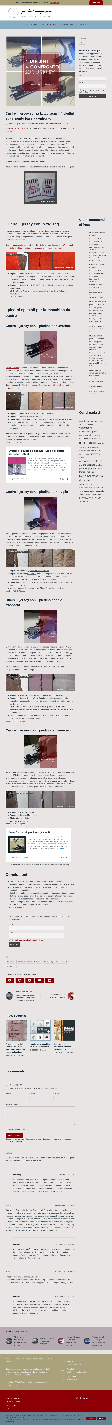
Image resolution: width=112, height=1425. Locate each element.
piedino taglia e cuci (51, 962)
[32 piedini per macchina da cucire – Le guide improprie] (9, 1341)
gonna (88, 447)
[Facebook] (10, 980)
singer (82, 494)
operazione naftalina (90, 461)
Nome (11, 924)
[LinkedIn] (49, 980)
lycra (100, 454)
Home (26, 25)
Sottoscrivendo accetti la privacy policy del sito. (28, 940)
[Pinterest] (20, 980)
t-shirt (94, 494)
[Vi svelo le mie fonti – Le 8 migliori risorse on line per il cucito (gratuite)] (87, 1341)
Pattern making (86, 472)
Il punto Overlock (12, 368)
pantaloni (83, 468)
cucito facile (87, 443)
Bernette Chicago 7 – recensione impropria (47, 1341)
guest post (82, 450)
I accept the (17, 1129)
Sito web (56, 1094)
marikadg (17, 1175)
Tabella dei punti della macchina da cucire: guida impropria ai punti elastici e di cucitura (97, 307)
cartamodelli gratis (88, 431)
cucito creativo (94, 439)
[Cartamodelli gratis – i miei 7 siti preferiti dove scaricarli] (61, 1341)
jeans (88, 454)
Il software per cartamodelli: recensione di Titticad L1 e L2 (64, 1046)
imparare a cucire (94, 450)
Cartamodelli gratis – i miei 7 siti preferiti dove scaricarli (73, 1341)
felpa (103, 443)
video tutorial (83, 501)
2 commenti (20, 1055)
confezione (83, 439)
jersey (94, 454)
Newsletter (96, 3)
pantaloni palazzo (96, 468)
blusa (100, 421)
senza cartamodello (98, 491)
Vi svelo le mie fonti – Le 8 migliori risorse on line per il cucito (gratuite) (99, 1341)
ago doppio (84, 421)
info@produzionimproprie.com (78, 1372)
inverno (82, 454)
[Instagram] (80, 1398)
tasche (100, 494)
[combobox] (92, 38)
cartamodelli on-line (89, 435)
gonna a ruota (97, 447)
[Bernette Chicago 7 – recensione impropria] (35, 1341)
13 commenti (68, 1052)
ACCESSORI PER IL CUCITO (53, 124)
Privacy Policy (21, 1129)
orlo (80, 465)
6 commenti (44, 1050)
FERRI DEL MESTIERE (49, 25)
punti (64, 962)
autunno (94, 421)
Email (11, 932)
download (84, 25)
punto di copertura (85, 488)
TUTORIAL (34, 25)
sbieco (86, 491)
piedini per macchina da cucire (29, 962)
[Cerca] (105, 3)
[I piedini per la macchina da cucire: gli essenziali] (40, 1030)
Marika (91, 233)
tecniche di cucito (91, 498)
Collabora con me (13, 1398)
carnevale (90, 424)
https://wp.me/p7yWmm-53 (47, 1301)
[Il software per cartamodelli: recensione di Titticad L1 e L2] (64, 1030)
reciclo (81, 491)
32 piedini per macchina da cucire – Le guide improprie (20, 1341)
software (88, 494)
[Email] (39, 980)
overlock (10, 962)
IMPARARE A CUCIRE (68, 25)
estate (99, 443)
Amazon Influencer (13, 1402)
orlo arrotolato (89, 465)
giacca (81, 447)
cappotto (82, 424)
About (8, 1408)
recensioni (11, 966)
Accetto (91, 1418)
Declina (101, 1418)
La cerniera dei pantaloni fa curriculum (97, 373)
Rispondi (71, 1153)
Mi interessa (54, 3)
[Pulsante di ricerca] (82, 42)
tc (80, 498)
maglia (81, 457)
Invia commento (14, 1135)
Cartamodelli (85, 427)
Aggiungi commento (13, 1104)
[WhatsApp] (29, 980)
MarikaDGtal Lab (73, 1379)
